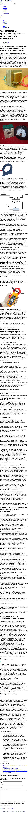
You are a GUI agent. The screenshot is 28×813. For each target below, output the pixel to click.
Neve (1, 808)
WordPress (11, 808)
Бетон (4, 6)
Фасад (4, 12)
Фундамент (6, 13)
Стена (4, 10)
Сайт (1, 787)
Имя (1, 782)
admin (7, 42)
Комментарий (4, 790)
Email (2, 784)
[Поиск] (15, 4)
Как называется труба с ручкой (10, 768)
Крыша (5, 9)
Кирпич (5, 8)
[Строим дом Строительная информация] (1, 1)
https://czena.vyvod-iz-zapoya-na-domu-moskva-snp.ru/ (14, 811)
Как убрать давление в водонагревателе (12, 769)
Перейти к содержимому (6, 0)
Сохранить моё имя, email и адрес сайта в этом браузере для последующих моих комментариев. (12, 802)
